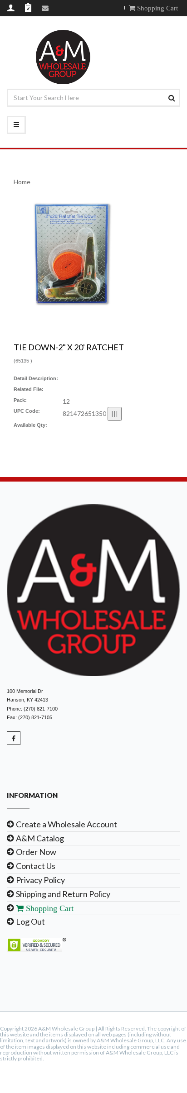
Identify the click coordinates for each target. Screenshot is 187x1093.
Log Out (30, 921)
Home (22, 182)
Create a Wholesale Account (66, 824)
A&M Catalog (40, 838)
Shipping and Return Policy (63, 894)
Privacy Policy (40, 880)
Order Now (36, 852)
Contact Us (35, 866)
